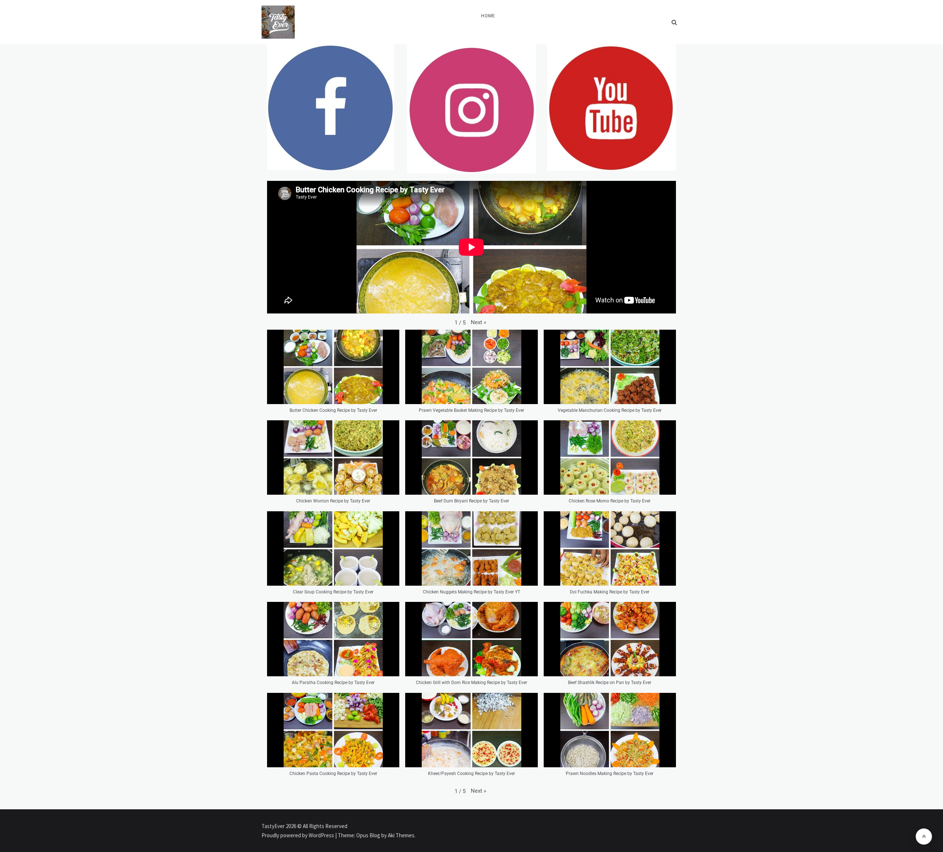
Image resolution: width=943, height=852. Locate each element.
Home (488, 15)
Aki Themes (401, 835)
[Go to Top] (924, 836)
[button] (478, 322)
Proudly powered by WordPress (298, 835)
